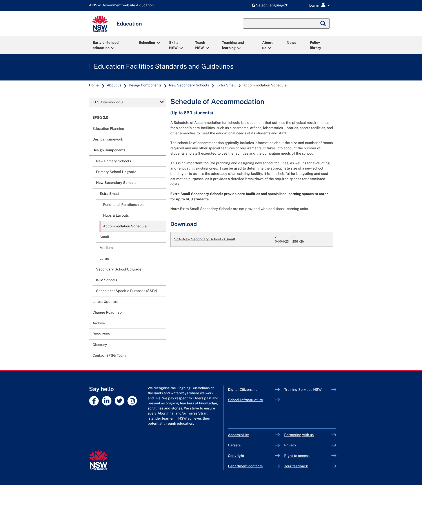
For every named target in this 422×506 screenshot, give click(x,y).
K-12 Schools (106, 280)
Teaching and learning (233, 45)
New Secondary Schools (189, 85)
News (291, 42)
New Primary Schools (113, 161)
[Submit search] (323, 23)
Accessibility (238, 435)
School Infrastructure (251, 400)
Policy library (315, 45)
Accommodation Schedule (125, 226)
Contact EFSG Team (109, 355)
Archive (99, 323)
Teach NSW (200, 45)
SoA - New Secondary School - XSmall (204, 239)
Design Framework (108, 139)
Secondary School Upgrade (118, 269)
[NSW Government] (98, 460)
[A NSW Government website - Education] (122, 5)
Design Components (145, 85)
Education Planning (108, 128)
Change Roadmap (107, 312)
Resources (101, 334)
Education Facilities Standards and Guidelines (163, 66)
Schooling (147, 42)
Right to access (296, 456)
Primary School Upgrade (116, 172)
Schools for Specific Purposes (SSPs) (126, 291)
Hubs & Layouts (116, 215)
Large (104, 258)
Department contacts (245, 466)
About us (267, 45)
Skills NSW (173, 45)
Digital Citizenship (251, 389)
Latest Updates (105, 302)
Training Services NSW (307, 389)
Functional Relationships (123, 205)
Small (104, 237)
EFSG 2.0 (100, 117)
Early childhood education (106, 45)
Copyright (236, 456)
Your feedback (296, 466)
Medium (106, 248)
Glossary (100, 345)
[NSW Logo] (100, 23)
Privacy (290, 445)
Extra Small (226, 85)
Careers (234, 445)
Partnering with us (299, 435)
